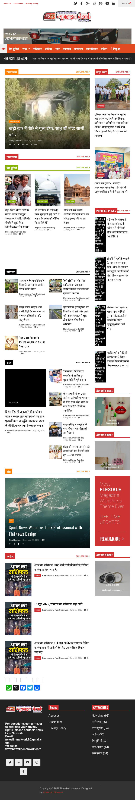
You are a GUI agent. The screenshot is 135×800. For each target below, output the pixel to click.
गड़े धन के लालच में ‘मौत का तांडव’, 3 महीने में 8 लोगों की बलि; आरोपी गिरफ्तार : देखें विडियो (118, 227)
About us (7, 3)
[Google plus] (88, 3)
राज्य (25, 49)
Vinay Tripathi (15, 141)
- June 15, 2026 (75, 610)
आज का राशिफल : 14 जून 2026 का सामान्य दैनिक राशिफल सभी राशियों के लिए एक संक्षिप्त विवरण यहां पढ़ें (61, 647)
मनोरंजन (78, 49)
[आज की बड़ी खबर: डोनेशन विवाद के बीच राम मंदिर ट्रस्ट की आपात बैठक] (77, 190)
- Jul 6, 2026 (40, 230)
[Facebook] (81, 3)
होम (3, 49)
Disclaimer (18, 3)
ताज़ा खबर (12, 72)
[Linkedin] (113, 3)
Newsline (14, 115)
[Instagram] (94, 3)
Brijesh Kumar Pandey (15, 232)
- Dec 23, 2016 (38, 351)
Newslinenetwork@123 (73, 329)
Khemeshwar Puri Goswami (32, 294)
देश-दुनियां (14, 49)
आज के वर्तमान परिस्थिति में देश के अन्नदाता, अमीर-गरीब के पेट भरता (31, 284)
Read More (22, 262)
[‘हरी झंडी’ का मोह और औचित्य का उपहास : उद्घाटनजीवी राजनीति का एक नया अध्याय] (55, 286)
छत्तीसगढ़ (101, 106)
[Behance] (100, 3)
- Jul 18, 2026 (11, 234)
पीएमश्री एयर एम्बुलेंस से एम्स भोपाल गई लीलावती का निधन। (75, 428)
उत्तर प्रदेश (71, 201)
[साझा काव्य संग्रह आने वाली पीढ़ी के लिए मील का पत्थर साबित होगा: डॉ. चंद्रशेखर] (11, 312)
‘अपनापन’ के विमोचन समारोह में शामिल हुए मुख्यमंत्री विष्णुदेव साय (74, 375)
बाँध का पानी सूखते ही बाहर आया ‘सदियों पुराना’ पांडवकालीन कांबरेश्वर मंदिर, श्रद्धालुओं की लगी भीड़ (117, 317)
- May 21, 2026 (69, 300)
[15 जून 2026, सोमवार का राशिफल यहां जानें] (18, 618)
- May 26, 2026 (38, 430)
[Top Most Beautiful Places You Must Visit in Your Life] (11, 343)
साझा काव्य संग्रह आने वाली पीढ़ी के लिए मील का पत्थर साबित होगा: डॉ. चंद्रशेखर (32, 313)
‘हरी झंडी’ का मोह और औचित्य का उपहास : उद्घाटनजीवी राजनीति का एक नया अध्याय (76, 286)
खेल (58, 49)
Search (125, 3)
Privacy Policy (32, 3)
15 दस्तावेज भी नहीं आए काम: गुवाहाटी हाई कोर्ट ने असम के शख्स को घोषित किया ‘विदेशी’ (47, 216)
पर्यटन (104, 49)
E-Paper (115, 49)
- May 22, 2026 (25, 296)
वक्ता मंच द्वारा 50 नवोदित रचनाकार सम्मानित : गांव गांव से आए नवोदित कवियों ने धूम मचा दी (111, 187)
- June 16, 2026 (75, 575)
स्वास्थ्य (67, 49)
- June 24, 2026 (29, 141)
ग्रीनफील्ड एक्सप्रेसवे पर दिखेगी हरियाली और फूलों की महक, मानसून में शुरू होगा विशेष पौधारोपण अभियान (76, 315)
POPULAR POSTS (106, 211)
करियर (48, 49)
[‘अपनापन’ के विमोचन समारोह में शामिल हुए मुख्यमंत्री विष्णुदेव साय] (55, 376)
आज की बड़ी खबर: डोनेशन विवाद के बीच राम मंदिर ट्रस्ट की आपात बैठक (76, 216)
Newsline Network (53, 792)
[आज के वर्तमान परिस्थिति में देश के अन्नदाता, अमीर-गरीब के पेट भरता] (11, 286)
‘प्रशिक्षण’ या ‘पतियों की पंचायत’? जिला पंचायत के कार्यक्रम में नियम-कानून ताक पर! (118, 358)
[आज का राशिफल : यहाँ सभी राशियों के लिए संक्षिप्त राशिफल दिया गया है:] (18, 579)
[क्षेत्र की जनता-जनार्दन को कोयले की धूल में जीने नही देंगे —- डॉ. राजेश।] (55, 452)
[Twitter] (75, 3)
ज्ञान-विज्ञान (97, 747)
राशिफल (37, 49)
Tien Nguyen (25, 351)
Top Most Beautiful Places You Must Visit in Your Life (32, 342)
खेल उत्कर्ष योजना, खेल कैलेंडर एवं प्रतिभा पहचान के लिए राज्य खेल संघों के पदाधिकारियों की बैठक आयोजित (76, 401)
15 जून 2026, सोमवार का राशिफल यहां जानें (58, 604)
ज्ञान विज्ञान (92, 49)
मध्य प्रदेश (97, 753)
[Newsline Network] (67, 18)
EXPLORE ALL (82, 72)
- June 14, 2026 (75, 658)
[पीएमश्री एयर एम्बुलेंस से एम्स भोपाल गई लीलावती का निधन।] (55, 429)
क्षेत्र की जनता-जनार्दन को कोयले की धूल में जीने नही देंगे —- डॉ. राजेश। (76, 450)
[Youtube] (107, 3)
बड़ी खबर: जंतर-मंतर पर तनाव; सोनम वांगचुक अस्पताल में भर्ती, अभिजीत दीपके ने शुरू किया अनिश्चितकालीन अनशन (18, 218)
